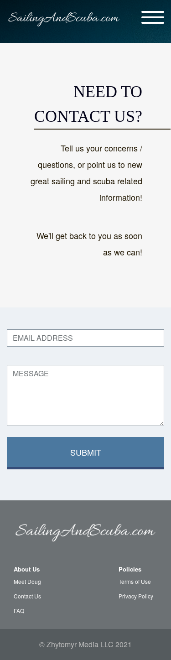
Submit (85, 452)
